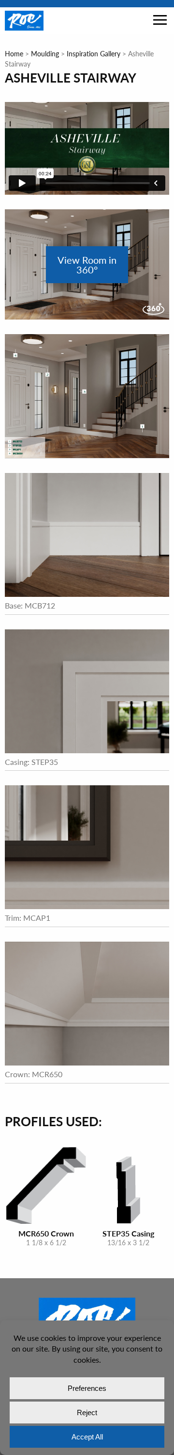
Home (14, 53)
